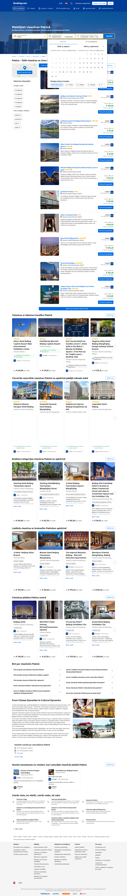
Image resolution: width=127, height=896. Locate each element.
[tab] (63, 41)
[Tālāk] (104, 84)
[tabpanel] (77, 66)
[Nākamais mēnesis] (103, 46)
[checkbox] (75, 54)
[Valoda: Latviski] (66, 3)
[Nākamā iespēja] (114, 345)
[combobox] (29, 37)
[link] (25, 90)
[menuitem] (18, 8)
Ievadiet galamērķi (22, 35)
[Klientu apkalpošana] (71, 3)
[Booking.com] (20, 3)
